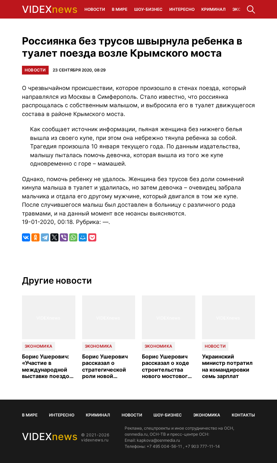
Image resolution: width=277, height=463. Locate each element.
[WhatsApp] (73, 237)
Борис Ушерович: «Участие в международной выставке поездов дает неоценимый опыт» (47, 366)
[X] (54, 237)
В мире (119, 9)
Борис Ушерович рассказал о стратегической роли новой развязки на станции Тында (105, 366)
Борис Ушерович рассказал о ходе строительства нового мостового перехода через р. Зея (167, 366)
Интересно (182, 9)
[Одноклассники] (35, 237)
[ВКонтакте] (26, 237)
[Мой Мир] (83, 237)
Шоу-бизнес (148, 9)
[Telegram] (45, 237)
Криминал (213, 9)
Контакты (243, 414)
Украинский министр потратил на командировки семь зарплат (227, 366)
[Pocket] (92, 237)
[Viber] (64, 237)
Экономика (38, 346)
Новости (94, 9)
